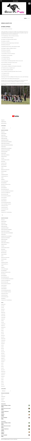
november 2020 (3, 317)
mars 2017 (2, 368)
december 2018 (3, 338)
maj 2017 (2, 364)
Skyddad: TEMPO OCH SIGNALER (5, 143)
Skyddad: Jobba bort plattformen (5, 154)
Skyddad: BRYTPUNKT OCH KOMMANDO (6, 148)
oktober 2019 (3, 325)
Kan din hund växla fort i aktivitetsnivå (6, 195)
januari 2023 (2, 305)
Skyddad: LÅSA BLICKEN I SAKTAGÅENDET (6, 141)
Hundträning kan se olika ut (4, 205)
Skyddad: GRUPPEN (3, 153)
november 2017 (3, 356)
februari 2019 (3, 335)
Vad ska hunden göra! (4, 197)
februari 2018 (3, 351)
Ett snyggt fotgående (3, 182)
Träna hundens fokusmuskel (4, 296)
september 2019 (3, 327)
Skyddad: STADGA (3, 135)
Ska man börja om (3, 273)
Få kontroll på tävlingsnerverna (5, 189)
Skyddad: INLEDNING (3, 133)
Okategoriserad (3, 396)
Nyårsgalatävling (3, 210)
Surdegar (2, 177)
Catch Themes (15, 439)
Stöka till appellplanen (4, 187)
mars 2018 (2, 350)
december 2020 (3, 315)
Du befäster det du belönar (4, 174)
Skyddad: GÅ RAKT (3, 146)
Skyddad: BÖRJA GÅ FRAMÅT (4, 140)
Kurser (2, 394)
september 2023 (3, 304)
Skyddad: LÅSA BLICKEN (4, 138)
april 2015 (2, 382)
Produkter (2, 399)
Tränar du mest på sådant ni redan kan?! (6, 291)
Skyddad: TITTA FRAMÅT (4, 136)
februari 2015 (3, 386)
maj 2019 (2, 330)
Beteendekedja (3, 161)
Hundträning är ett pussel (4, 207)
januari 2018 (2, 353)
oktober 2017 (3, 358)
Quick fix (2, 255)
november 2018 (3, 340)
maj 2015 (2, 381)
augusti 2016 (2, 376)
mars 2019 (2, 333)
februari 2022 (3, 309)
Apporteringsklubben (4, 123)
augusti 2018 (2, 343)
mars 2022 (2, 307)
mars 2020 (2, 322)
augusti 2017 (2, 361)
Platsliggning (2, 179)
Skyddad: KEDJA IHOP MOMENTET (5, 237)
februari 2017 (3, 369)
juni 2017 (2, 363)
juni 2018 (2, 345)
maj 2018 (2, 346)
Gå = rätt (2, 172)
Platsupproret (3, 219)
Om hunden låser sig (3, 199)
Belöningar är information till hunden (5, 184)
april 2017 (2, 366)
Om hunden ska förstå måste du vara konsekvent (7, 278)
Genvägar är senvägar (4, 250)
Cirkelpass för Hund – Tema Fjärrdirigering (6, 212)
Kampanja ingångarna (4, 200)
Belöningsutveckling (3, 164)
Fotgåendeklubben (3, 121)
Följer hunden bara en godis (4, 194)
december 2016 (3, 371)
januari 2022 (2, 310)
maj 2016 (2, 379)
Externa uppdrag (5, 26)
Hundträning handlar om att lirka (5, 159)
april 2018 (2, 348)
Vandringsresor (3, 401)
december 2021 (3, 312)
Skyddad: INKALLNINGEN (4, 151)
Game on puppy (7, 439)
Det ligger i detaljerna (4, 166)
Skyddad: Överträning (4, 156)
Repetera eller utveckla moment (5, 169)
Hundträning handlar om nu (4, 176)
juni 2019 (2, 328)
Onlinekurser (2, 398)
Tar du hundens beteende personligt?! (6, 202)
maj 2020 (2, 320)
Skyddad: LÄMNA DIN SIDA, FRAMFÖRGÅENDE (7, 232)
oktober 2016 (3, 374)
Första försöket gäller (4, 171)
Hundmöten (2, 158)
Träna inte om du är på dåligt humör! (5, 192)
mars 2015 (2, 384)
